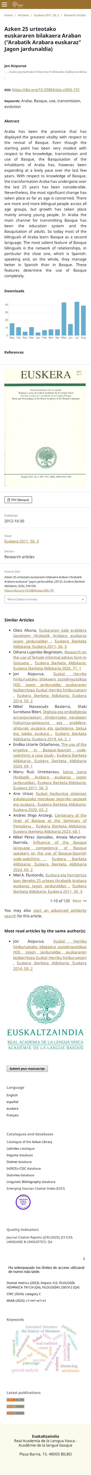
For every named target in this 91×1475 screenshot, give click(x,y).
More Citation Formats (22, 599)
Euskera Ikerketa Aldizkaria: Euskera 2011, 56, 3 (50, 644)
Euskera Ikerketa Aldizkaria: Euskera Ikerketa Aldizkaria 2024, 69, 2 (50, 864)
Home (8, 15)
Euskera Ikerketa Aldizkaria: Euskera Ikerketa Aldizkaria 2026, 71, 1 (50, 665)
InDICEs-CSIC (16, 1168)
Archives (23, 15)
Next (77, 900)
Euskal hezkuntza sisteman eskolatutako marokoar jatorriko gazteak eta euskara (50, 799)
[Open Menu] (4, 4)
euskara (12, 1108)
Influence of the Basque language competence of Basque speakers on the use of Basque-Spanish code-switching (50, 850)
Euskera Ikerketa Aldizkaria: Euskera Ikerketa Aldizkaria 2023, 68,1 (50, 829)
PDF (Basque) (20, 500)
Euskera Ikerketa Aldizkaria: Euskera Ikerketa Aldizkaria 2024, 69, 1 (50, 761)
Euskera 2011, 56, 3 (46, 15)
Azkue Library (42, 1142)
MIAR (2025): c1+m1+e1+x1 (26, 1300)
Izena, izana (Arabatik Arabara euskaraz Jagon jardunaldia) (50, 777)
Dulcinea (13, 1175)
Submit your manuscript (27, 1069)
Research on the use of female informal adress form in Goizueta (50, 657)
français (13, 1115)
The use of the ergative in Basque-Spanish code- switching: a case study (50, 750)
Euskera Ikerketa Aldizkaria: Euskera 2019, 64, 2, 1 (50, 736)
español (12, 1102)
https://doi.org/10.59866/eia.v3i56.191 (46, 89)
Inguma (12, 1155)
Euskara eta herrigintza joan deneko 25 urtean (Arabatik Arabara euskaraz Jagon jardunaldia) (50, 880)
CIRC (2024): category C (24, 1294)
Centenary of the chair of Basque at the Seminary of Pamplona (50, 821)
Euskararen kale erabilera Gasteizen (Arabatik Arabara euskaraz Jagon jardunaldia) (50, 636)
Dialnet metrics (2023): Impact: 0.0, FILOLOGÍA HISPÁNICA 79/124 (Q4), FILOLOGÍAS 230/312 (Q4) (43, 1285)
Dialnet (12, 1162)
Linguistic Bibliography (24, 1182)
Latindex (13, 1148)
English (12, 1095)
